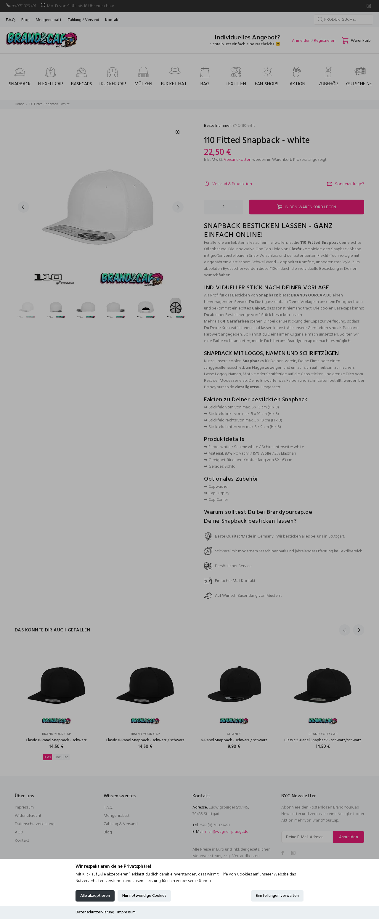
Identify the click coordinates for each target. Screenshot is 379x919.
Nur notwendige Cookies (144, 895)
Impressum (126, 912)
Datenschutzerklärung (95, 912)
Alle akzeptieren (95, 895)
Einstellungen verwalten (277, 895)
